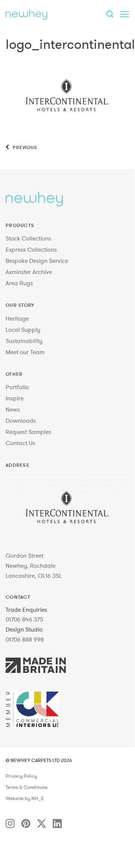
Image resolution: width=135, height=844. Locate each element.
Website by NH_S (24, 799)
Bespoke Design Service (37, 260)
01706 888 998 (25, 639)
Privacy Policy (21, 776)
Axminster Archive (29, 271)
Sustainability (24, 340)
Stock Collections (28, 238)
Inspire (15, 398)
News (13, 409)
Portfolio (17, 387)
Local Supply (23, 329)
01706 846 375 (24, 619)
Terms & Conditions (26, 787)
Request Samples (28, 431)
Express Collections (31, 249)
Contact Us (20, 443)
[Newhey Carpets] (26, 14)
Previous (24, 147)
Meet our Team (25, 352)
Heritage (17, 318)
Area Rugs (19, 283)
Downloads (21, 420)
